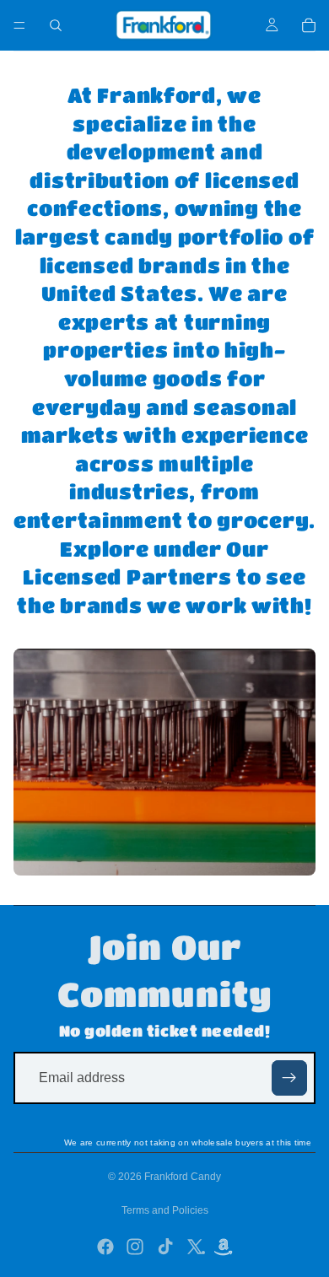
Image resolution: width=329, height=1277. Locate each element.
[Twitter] (195, 1247)
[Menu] (19, 25)
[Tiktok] (165, 1247)
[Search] (55, 25)
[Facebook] (105, 1247)
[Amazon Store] (224, 1248)
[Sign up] (289, 1078)
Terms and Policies (164, 1210)
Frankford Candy (182, 1177)
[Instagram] (135, 1247)
